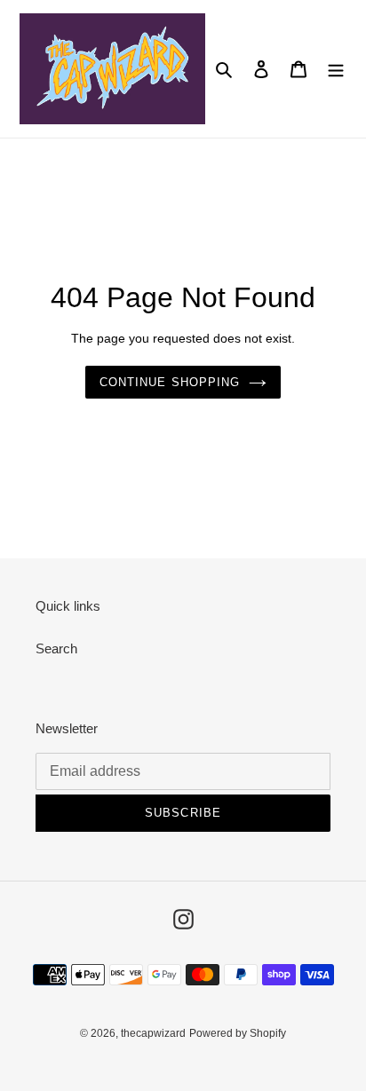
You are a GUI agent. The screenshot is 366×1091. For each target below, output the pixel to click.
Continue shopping (169, 382)
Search (56, 648)
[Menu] (335, 69)
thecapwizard (153, 1033)
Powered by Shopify (237, 1033)
